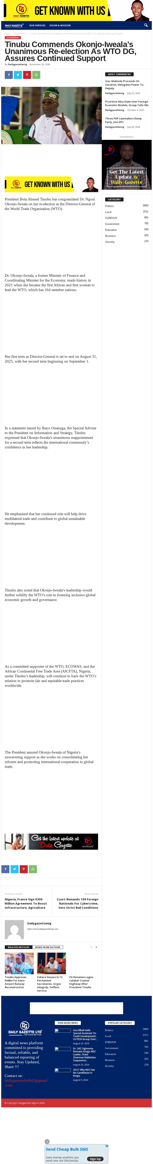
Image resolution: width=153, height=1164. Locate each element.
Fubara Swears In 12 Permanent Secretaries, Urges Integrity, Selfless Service (49, 983)
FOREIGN (111, 218)
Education (111, 229)
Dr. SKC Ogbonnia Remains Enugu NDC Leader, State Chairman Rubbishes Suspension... (84, 1054)
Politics (109, 206)
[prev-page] (91, 947)
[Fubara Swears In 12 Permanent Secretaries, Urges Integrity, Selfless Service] (51, 963)
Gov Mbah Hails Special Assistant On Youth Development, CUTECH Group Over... (85, 1035)
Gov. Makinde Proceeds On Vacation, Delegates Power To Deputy (124, 84)
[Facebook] (9, 75)
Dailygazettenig (17, 64)
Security (110, 241)
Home (7, 33)
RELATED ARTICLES (18, 947)
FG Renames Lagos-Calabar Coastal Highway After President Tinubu (81, 982)
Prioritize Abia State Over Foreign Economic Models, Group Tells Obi (126, 103)
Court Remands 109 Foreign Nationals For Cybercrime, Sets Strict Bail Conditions (77, 903)
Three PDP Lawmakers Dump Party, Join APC (123, 120)
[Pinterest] (27, 75)
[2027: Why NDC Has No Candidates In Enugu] (63, 1074)
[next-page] (96, 947)
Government (20, 33)
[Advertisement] (51, 244)
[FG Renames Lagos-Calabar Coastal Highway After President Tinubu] (83, 963)
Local (108, 212)
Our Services (37, 25)
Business (110, 235)
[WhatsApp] (36, 75)
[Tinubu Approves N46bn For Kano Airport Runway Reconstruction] (19, 963)
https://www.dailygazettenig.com (42, 929)
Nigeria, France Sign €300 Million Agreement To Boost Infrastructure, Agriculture (26, 903)
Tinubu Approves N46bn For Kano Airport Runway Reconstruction (15, 982)
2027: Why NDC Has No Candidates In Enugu (84, 1072)
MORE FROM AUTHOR (47, 947)
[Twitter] (18, 75)
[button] (145, 25)
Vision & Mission (60, 25)
